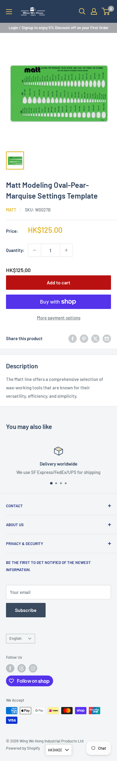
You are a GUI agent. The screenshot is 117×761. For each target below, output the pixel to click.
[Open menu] (9, 11)
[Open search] (82, 11)
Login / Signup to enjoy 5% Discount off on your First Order (59, 27)
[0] (106, 11)
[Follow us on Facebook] (10, 668)
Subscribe (26, 610)
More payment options (58, 317)
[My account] (94, 11)
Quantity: (15, 250)
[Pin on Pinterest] (84, 338)
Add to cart (58, 282)
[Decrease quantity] (34, 250)
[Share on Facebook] (72, 338)
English (15, 638)
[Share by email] (107, 338)
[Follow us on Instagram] (33, 668)
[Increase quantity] (66, 250)
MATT (11, 209)
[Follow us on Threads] (21, 668)
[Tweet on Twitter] (95, 338)
